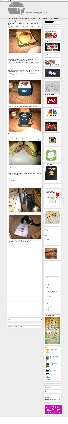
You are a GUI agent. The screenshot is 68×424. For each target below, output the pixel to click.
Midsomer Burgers (49, 369)
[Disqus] (25, 260)
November (48, 293)
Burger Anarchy (48, 379)
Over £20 (46, 233)
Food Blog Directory (48, 397)
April (47, 303)
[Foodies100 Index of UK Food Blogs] (49, 386)
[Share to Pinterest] (13, 243)
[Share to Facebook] (12, 243)
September (48, 296)
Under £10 (46, 230)
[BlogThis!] (10, 243)
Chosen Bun (16, 245)
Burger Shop (21, 18)
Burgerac (47, 348)
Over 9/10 (46, 241)
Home (9, 18)
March (48, 304)
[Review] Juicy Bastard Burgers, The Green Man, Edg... (52, 289)
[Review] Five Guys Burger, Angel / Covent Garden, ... (52, 287)
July (47, 299)
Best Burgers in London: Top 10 (30, 18)
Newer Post (10, 319)
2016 (47, 280)
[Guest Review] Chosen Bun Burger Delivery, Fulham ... (52, 292)
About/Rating (14, 18)
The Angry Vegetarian (49, 355)
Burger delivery (12, 245)
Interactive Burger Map (54, 18)
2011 (47, 310)
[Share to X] (11, 243)
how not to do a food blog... (50, 362)
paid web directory (57, 398)
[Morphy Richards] (48, 387)
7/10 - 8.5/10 (47, 239)
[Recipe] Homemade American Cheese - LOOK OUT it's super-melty (54, 357)
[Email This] (9, 243)
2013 (47, 284)
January (48, 307)
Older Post (40, 319)
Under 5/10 (46, 236)
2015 (47, 281)
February (48, 306)
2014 (47, 283)
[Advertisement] (24, 309)
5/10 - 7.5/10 (47, 237)
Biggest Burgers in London (43, 18)
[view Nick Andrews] (50, 55)
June (47, 300)
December (48, 285)
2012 (47, 309)
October (48, 295)
